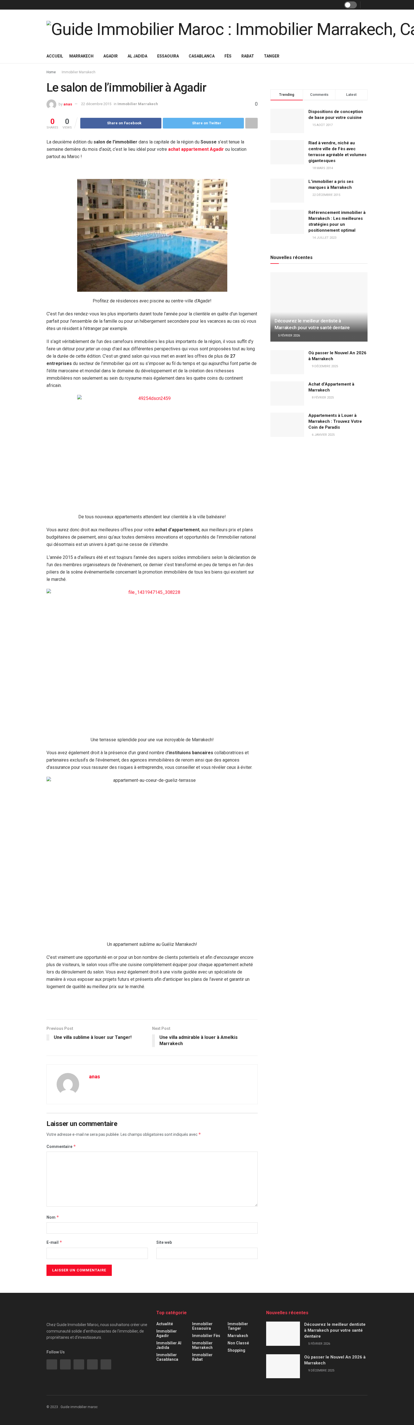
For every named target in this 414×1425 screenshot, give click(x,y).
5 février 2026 (288, 335)
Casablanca (202, 56)
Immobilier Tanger (238, 1326)
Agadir (110, 56)
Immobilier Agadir (166, 1333)
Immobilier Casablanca (167, 1357)
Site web (164, 1242)
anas (67, 104)
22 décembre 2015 (96, 104)
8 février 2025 (322, 397)
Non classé (238, 1343)
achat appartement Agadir (196, 149)
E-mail (54, 1242)
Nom (52, 1217)
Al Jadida (137, 56)
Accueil (54, 56)
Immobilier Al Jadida (168, 1345)
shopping (236, 1350)
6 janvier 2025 (323, 435)
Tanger (271, 56)
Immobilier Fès (206, 1335)
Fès (228, 56)
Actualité (164, 1324)
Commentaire (61, 1146)
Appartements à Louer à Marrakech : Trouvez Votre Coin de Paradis (335, 421)
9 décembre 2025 (324, 366)
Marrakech (81, 56)
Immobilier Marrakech (78, 72)
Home (51, 72)
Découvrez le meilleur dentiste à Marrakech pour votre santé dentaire (335, 1330)
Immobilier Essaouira (202, 1326)
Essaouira (168, 56)
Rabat (247, 56)
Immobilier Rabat (202, 1357)
